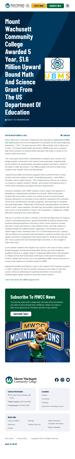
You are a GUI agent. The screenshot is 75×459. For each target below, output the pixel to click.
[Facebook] (57, 380)
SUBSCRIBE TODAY (20, 314)
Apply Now (38, 6)
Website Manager (54, 427)
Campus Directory (34, 424)
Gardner (44, 395)
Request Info (55, 6)
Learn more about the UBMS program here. (22, 280)
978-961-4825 (19, 405)
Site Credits (9, 438)
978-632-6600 (20, 402)
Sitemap (31, 421)
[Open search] (27, 5)
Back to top (10, 444)
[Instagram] (62, 380)
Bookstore (11, 424)
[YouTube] (68, 380)
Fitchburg (45, 402)
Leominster (46, 399)
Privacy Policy (22, 438)
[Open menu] (67, 5)
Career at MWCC (14, 421)
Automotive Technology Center (52, 406)
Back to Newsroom (18, 120)
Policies (10, 428)
